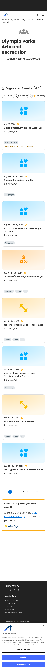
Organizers (14, 19)
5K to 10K (8, 606)
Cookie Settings (23, 650)
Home (4, 19)
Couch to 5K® (10, 603)
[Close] (43, 625)
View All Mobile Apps (13, 612)
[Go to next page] (42, 492)
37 (37, 492)
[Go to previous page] (5, 492)
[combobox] (8, 96)
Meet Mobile (10, 609)
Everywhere (32, 59)
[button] (22, 96)
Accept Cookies (23, 664)
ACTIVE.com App (12, 600)
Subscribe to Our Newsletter (17, 621)
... (32, 492)
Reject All (23, 657)
